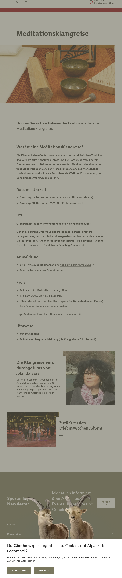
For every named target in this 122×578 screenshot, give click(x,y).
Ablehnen (44, 571)
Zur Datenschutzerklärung (21, 560)
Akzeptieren (19, 571)
